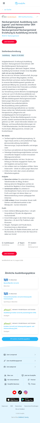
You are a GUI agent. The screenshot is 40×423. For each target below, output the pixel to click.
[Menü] (4, 3)
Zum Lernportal (12, 354)
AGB (11, 406)
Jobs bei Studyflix (30, 375)
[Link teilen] (36, 17)
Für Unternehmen (13, 380)
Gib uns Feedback (20, 409)
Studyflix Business (13, 384)
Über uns (10, 375)
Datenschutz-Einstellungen (31, 406)
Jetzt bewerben (9, 42)
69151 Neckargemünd (11, 36)
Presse (33, 384)
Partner (33, 380)
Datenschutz (18, 406)
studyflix (21, 3)
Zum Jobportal (11, 367)
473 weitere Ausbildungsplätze (20, 339)
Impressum (5, 406)
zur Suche (7, 10)
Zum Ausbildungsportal (14, 361)
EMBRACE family (23, 417)
